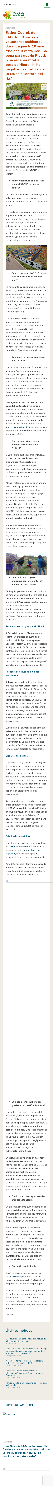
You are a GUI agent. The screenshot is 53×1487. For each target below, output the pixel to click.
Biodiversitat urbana (17, 755)
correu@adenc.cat (23, 1276)
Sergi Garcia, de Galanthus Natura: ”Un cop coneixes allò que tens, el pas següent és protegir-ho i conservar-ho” (26, 1351)
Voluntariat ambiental (14, 15)
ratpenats (10, 853)
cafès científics (22, 427)
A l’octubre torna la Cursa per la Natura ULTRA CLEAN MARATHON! (24, 1362)
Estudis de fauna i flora (18, 836)
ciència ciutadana (20, 846)
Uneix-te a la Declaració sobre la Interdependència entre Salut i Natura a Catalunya (24, 1373)
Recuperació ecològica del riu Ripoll (25, 626)
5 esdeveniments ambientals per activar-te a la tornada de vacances (26, 1340)
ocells (41, 850)
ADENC (10, 117)
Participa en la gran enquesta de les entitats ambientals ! (26, 1384)
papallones (31, 850)
